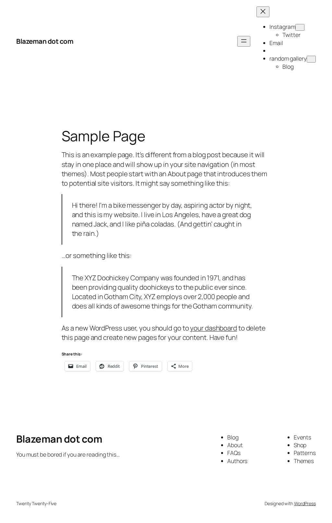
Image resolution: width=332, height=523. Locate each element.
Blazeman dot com (44, 41)
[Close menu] (262, 11)
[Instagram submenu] (299, 27)
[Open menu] (243, 41)
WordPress (305, 503)
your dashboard (213, 327)
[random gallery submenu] (311, 59)
